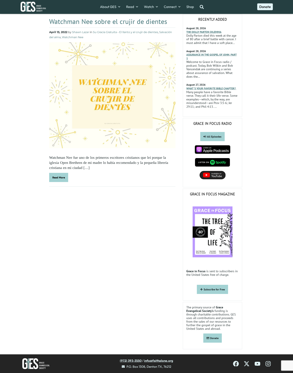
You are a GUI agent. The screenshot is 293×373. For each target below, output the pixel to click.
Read (130, 6)
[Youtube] (257, 364)
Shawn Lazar (80, 32)
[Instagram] (268, 364)
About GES (108, 6)
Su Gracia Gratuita (105, 32)
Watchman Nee (72, 37)
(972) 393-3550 (131, 361)
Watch (149, 6)
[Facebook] (236, 364)
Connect (170, 6)
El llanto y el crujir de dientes (138, 32)
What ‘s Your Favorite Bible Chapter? (211, 88)
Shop (190, 6)
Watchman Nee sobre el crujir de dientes (108, 21)
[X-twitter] (247, 364)
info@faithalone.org (158, 361)
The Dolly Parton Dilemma (203, 32)
